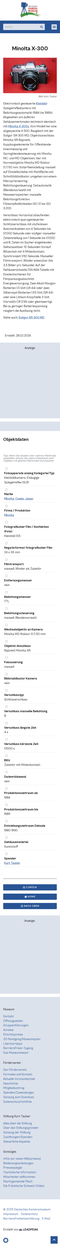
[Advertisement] (30, 385)
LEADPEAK (30, 1229)
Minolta (9, 515)
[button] (54, 27)
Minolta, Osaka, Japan (18, 498)
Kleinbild (41, 103)
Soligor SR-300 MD (31, 317)
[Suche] (41, 27)
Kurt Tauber (12, 863)
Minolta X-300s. (18, 126)
